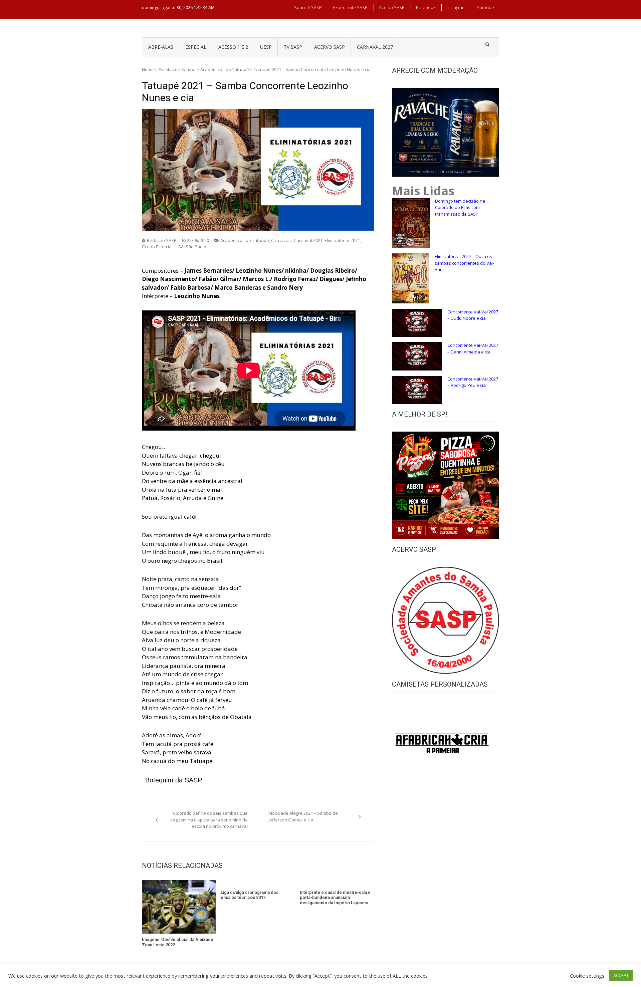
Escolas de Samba (177, 69)
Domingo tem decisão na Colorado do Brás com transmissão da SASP (460, 207)
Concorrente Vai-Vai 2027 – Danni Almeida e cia (472, 348)
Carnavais (281, 240)
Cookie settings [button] (587, 976)
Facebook (425, 7)
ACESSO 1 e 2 (233, 47)
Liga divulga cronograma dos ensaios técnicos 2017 (249, 895)
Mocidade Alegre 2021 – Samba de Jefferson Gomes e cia (303, 816)
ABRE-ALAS (160, 47)
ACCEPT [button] (621, 975)
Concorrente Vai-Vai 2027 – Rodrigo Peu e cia (472, 382)
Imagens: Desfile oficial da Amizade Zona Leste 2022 (177, 942)
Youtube (485, 7)
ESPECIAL (195, 47)
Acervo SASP (392, 7)
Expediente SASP (350, 7)
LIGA (179, 247)
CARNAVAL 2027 (375, 47)
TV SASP (293, 47)
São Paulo (196, 247)
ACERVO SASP (329, 47)
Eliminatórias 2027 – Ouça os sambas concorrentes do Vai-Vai (464, 262)
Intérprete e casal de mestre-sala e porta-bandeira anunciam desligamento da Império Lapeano (335, 897)
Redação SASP (162, 240)
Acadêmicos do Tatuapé (224, 69)
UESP (266, 47)
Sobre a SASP (308, 7)
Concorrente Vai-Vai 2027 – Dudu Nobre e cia (472, 315)
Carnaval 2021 (308, 240)
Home (148, 69)
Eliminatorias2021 (342, 240)
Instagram (456, 7)
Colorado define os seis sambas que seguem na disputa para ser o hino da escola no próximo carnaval (209, 819)
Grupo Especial (157, 247)
